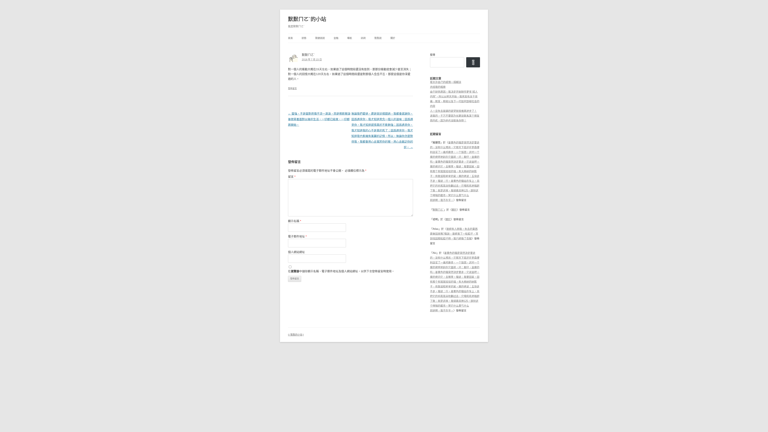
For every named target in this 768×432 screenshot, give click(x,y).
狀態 (304, 38)
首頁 (290, 38)
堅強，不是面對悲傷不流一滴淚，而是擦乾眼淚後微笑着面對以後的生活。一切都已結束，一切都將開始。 (319, 119)
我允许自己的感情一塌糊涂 (445, 82)
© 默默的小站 (295, 334)
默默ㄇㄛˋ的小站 (307, 19)
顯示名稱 (294, 221)
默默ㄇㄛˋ (438, 209)
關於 (392, 38)
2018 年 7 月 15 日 (312, 59)
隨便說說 (320, 38)
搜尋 (432, 54)
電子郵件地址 (297, 236)
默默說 (378, 38)
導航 (349, 38)
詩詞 (363, 38)
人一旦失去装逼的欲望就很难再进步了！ (453, 110)
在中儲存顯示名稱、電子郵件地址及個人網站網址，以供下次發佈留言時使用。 (341, 271)
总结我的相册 (438, 86)
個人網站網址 (296, 252)
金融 (336, 38)
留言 (291, 176)
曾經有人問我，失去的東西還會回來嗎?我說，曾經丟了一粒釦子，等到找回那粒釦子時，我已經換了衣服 (454, 233)
